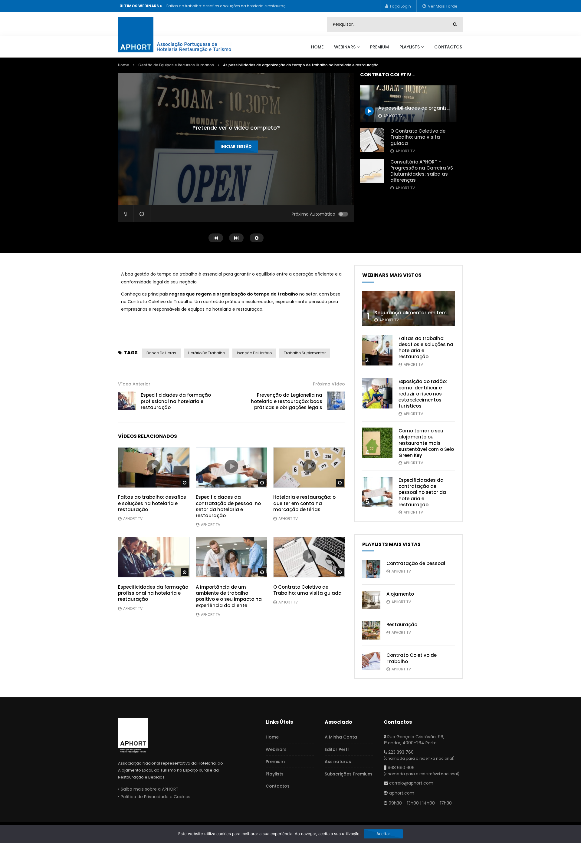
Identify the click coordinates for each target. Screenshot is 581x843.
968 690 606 (401, 768)
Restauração (401, 624)
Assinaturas (338, 762)
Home (317, 47)
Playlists (409, 47)
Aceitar (383, 833)
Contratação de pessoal (415, 563)
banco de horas (161, 352)
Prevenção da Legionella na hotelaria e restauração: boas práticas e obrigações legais (286, 401)
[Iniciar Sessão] (398, 6)
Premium (379, 47)
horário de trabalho (206, 352)
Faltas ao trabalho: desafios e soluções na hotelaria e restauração (226, 5)
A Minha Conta (341, 737)
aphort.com (401, 793)
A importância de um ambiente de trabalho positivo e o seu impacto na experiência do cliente (229, 596)
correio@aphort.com (411, 783)
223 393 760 (401, 752)
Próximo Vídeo (329, 384)
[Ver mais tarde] (439, 6)
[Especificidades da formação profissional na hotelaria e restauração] (127, 401)
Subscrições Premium (348, 774)
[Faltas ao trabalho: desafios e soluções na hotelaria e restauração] (377, 350)
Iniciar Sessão (236, 146)
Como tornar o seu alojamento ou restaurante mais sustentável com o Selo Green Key (426, 443)
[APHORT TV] (181, 33)
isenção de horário (254, 352)
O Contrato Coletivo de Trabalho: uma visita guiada (417, 137)
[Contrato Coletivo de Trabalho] (371, 661)
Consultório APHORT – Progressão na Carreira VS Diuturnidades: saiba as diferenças (421, 171)
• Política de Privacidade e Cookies (154, 797)
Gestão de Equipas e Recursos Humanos (176, 65)
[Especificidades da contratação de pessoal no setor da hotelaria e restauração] (377, 492)
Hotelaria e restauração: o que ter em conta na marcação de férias (304, 503)
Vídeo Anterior (134, 384)
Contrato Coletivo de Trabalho (411, 658)
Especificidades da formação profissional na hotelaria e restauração (176, 401)
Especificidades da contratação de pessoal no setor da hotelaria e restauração (228, 506)
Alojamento (400, 594)
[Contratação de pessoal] (371, 569)
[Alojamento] (371, 600)
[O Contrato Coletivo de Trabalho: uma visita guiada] (372, 140)
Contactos (448, 47)
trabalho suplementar (305, 352)
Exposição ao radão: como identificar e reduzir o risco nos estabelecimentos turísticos (423, 393)
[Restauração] (371, 630)
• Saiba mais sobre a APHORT (148, 789)
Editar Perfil (337, 749)
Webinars (345, 47)
